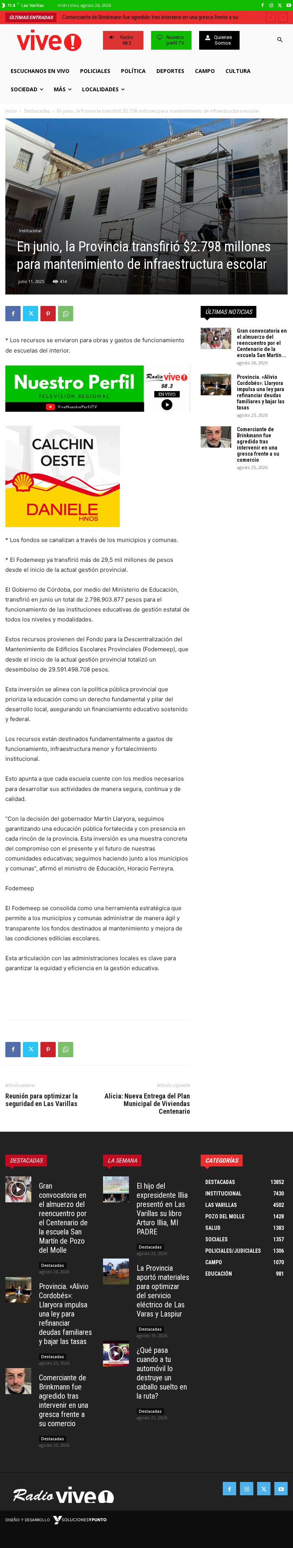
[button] (280, 40)
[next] (283, 17)
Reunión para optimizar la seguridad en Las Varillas (41, 1100)
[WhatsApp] (65, 313)
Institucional (30, 230)
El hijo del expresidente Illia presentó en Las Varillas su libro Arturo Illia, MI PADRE (162, 1208)
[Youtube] (288, 5)
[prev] (270, 17)
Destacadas (37, 111)
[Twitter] (279, 5)
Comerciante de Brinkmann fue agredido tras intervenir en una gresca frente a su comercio (258, 444)
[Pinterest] (48, 313)
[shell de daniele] (97, 476)
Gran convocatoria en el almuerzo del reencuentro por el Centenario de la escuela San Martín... (262, 343)
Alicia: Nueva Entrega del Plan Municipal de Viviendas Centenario (147, 1103)
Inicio (11, 111)
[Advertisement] (97, 994)
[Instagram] (271, 5)
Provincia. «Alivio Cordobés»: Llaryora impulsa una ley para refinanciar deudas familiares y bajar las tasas (261, 392)
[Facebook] (262, 5)
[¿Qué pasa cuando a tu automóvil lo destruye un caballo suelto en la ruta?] (116, 1354)
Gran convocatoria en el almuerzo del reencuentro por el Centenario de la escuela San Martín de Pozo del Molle (63, 1218)
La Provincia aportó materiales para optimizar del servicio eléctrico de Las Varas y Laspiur (163, 1290)
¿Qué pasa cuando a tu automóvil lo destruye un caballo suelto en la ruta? (162, 1373)
